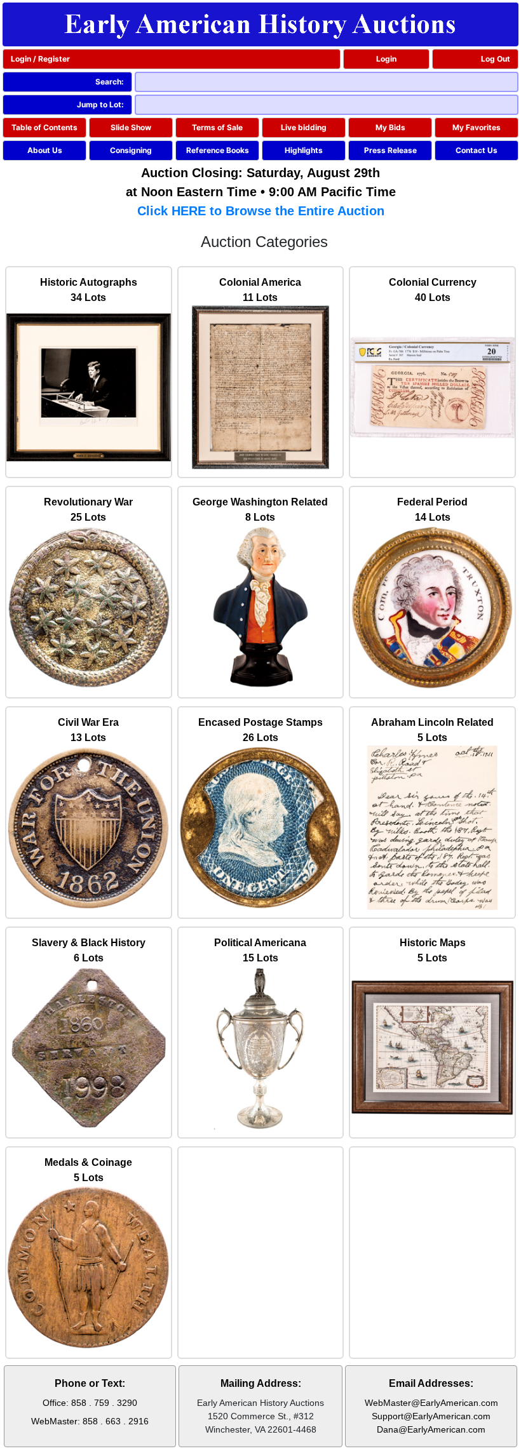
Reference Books (217, 150)
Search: (109, 81)
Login (386, 59)
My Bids (390, 127)
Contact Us (476, 150)
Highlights (304, 150)
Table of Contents (44, 127)
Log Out (495, 59)
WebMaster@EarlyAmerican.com (431, 1403)
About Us (44, 150)
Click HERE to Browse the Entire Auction (260, 211)
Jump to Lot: (100, 104)
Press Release (390, 150)
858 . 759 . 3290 (104, 1403)
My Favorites (476, 127)
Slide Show (131, 127)
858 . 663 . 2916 (116, 1421)
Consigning (131, 150)
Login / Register (40, 59)
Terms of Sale (217, 127)
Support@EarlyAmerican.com (431, 1416)
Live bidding (304, 127)
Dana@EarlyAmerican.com (431, 1429)
